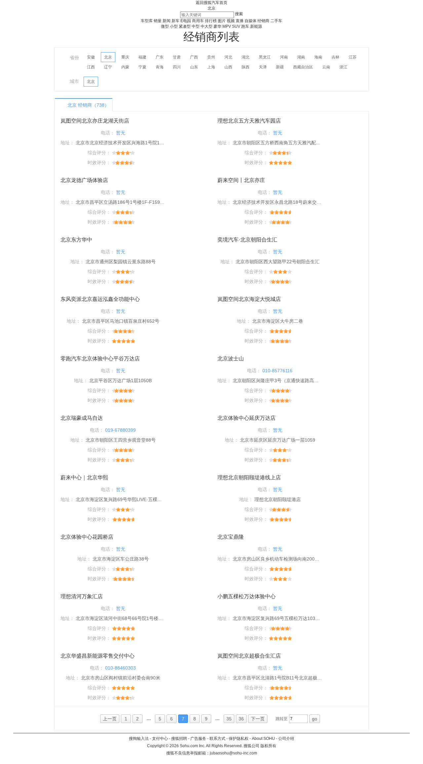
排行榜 (211, 20)
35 (229, 718)
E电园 (185, 20)
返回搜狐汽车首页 (211, 2)
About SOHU (263, 738)
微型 (165, 26)
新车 (175, 20)
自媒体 (250, 20)
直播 (240, 20)
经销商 (263, 20)
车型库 (147, 20)
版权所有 (268, 746)
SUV (236, 26)
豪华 (217, 26)
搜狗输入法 (139, 738)
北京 (211, 8)
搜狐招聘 (179, 738)
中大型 (206, 26)
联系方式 (217, 738)
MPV (226, 26)
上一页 (110, 718)
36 (241, 718)
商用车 (198, 20)
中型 (196, 26)
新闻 (167, 20)
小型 (174, 26)
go (314, 718)
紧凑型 (185, 26)
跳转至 (282, 718)
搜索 (239, 14)
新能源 (256, 26)
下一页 (258, 718)
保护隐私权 (239, 738)
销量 (158, 20)
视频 (231, 20)
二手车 (276, 20)
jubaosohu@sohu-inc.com (233, 753)
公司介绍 (286, 738)
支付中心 (160, 738)
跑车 (245, 26)
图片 (222, 20)
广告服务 (198, 738)
